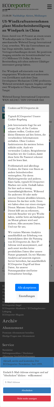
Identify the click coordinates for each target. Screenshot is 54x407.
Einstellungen (27, 296)
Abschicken (27, 390)
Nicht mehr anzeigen (27, 398)
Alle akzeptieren (27, 287)
